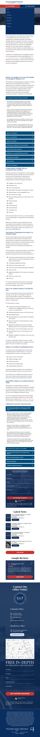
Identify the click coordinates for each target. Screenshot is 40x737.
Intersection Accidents (20, 157)
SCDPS (25, 351)
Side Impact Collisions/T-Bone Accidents (20, 145)
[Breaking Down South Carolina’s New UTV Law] (8, 544)
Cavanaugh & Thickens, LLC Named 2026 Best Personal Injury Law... (21, 524)
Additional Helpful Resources (20, 465)
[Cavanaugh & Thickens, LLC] (14, 2)
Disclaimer (17, 729)
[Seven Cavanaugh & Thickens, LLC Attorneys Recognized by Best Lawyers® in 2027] (8, 517)
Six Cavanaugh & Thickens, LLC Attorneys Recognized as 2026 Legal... (21, 533)
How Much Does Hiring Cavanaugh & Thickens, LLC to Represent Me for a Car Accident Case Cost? (20, 409)
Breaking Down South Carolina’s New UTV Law (22, 541)
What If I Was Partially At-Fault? (20, 457)
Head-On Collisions (20, 133)
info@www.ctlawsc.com (18, 620)
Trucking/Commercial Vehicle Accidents (20, 98)
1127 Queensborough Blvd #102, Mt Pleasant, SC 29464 (20, 631)
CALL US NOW (11, 6)
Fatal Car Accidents (20, 165)
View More (20, 552)
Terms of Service (10, 729)
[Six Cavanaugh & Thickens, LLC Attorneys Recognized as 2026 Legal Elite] (8, 535)
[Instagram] (33, 731)
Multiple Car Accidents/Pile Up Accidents (20, 153)
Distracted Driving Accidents (20, 149)
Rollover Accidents (20, 141)
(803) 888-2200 (17, 617)
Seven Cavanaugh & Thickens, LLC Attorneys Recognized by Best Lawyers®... (21, 515)
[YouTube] (33, 729)
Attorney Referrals (20, 461)
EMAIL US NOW (31, 6)
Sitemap (22, 729)
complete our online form (28, 399)
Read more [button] (10, 572)
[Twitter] (33, 728)
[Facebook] (31, 728)
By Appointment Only (17, 634)
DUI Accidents (20, 161)
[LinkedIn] (31, 729)
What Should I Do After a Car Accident (20, 449)
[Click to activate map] (20, 658)
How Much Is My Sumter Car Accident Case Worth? (20, 453)
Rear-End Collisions (20, 137)
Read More (15, 519)
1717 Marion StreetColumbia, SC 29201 (17, 614)
